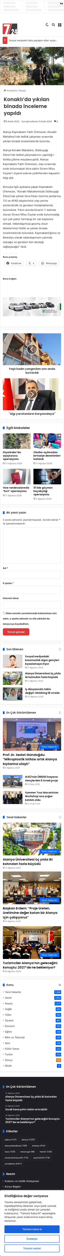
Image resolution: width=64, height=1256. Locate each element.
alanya (28, 1139)
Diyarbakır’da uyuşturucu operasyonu (12, 456)
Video (8, 1014)
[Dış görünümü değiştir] (47, 24)
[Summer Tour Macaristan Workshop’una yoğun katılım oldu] (12, 797)
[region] (32, 1223)
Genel (8, 997)
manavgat (27, 1151)
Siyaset (9, 1020)
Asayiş (22, 90)
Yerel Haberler (13, 992)
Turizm (9, 1054)
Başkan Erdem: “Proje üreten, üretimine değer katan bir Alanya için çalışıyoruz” (30, 912)
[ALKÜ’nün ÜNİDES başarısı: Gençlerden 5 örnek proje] (12, 781)
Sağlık (8, 1009)
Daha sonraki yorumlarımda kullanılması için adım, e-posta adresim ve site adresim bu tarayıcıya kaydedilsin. (30, 618)
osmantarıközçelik (16, 1157)
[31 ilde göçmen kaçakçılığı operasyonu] (47, 476)
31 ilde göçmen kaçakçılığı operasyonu (43, 491)
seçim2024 (41, 1157)
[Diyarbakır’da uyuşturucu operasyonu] (17, 441)
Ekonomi (10, 1026)
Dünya (8, 1060)
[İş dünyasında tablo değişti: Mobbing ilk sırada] (12, 694)
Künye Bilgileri (13, 1186)
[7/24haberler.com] (10, 29)
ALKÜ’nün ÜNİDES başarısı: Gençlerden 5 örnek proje (41, 778)
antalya (38, 1145)
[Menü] (59, 24)
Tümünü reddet (32, 1248)
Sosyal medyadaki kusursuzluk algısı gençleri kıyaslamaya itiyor (42, 660)
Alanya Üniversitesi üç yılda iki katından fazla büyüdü (43, 675)
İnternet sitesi (11, 598)
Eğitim (8, 1031)
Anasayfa (11, 90)
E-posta (8, 583)
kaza (10, 1151)
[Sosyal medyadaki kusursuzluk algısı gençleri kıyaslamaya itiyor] (12, 661)
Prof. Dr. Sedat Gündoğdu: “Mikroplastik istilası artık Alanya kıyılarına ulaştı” (30, 759)
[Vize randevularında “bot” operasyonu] (17, 476)
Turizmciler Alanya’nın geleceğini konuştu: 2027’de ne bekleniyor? (30, 965)
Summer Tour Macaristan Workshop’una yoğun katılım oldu (41, 796)
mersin (46, 1151)
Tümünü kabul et (32, 1229)
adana (11, 1139)
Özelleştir (32, 1238)
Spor (7, 1043)
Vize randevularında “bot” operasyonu (16, 489)
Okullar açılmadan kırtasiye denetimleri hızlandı (46, 456)
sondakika (13, 1163)
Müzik (8, 1065)
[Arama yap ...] (53, 24)
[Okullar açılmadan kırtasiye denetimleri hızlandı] (47, 441)
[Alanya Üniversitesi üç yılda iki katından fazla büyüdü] (12, 678)
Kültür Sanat (12, 1048)
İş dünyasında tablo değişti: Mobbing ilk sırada (42, 691)
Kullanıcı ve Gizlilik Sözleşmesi (22, 1181)
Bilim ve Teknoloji (15, 1037)
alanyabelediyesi (16, 1145)
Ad (5, 568)
